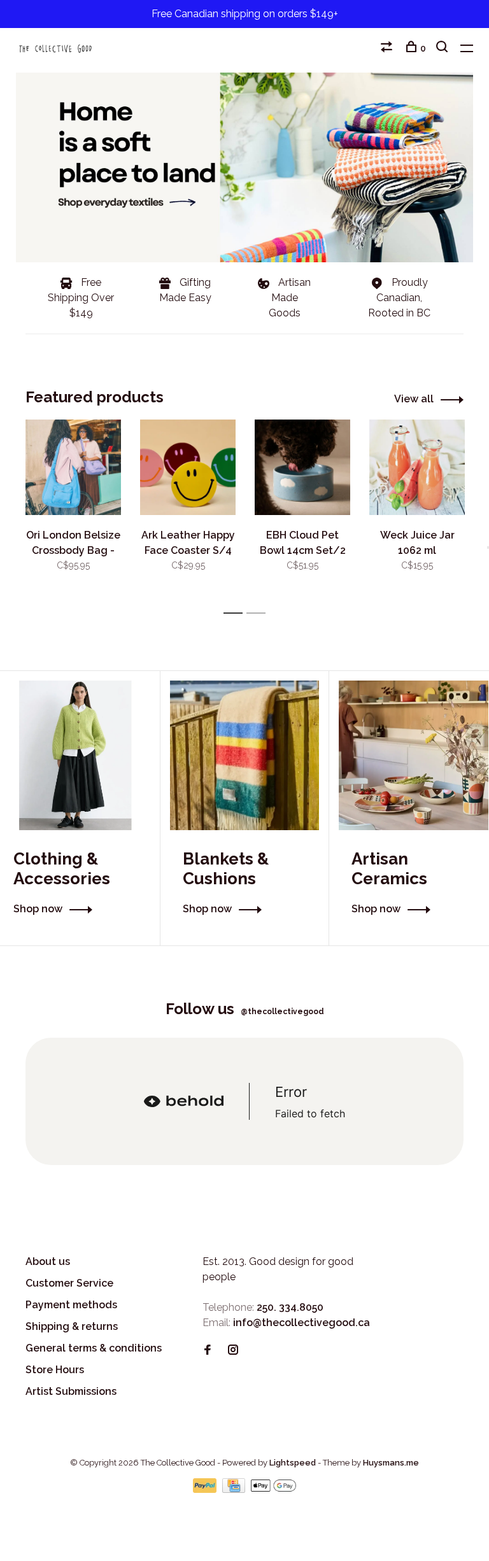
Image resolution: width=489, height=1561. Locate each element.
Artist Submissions (71, 1391)
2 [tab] (259, 613)
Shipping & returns (71, 1326)
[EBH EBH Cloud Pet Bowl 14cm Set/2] (302, 467)
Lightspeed (292, 1462)
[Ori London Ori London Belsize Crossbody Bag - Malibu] (73, 467)
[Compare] (388, 48)
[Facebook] (207, 1351)
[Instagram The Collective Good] (233, 1351)
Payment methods (71, 1305)
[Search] (443, 48)
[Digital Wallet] (273, 1489)
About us (47, 1261)
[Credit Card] (235, 1489)
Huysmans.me (391, 1462)
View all (414, 399)
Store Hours (54, 1370)
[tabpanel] (73, 511)
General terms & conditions (93, 1348)
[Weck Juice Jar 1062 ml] (417, 467)
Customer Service (69, 1283)
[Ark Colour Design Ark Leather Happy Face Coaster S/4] (188, 467)
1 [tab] (236, 613)
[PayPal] (206, 1489)
